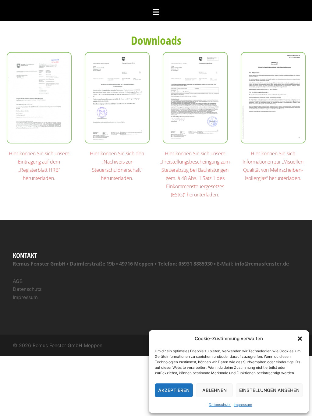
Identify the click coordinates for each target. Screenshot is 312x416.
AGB (18, 281)
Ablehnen (214, 390)
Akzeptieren (174, 390)
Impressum (243, 404)
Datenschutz (220, 404)
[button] (300, 339)
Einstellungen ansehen (269, 390)
